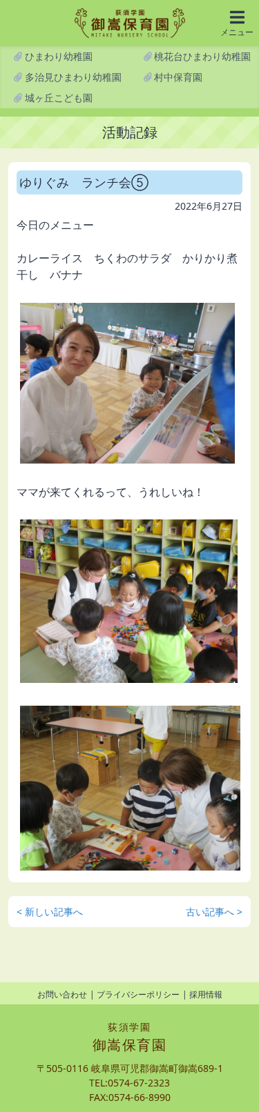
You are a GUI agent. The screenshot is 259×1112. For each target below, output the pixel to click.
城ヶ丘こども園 (57, 97)
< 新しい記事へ (50, 911)
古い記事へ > (214, 911)
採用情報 (205, 994)
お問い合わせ (62, 994)
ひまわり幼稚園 (57, 56)
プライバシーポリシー (138, 994)
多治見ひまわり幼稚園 (72, 76)
